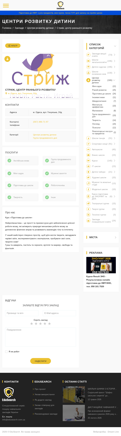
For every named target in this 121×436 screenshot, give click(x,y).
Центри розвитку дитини (44, 134)
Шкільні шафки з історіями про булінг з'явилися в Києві (103, 389)
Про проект (40, 389)
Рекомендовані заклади (46, 414)
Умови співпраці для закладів (44, 407)
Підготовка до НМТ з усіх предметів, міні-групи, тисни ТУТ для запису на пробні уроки (60, 13)
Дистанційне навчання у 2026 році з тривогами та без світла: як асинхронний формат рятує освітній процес (102, 407)
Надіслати (40, 361)
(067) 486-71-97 (40, 122)
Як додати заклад (43, 400)
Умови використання (45, 394)
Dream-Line (113, 432)
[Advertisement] (40, 274)
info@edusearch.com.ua (13, 419)
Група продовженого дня (45, 138)
